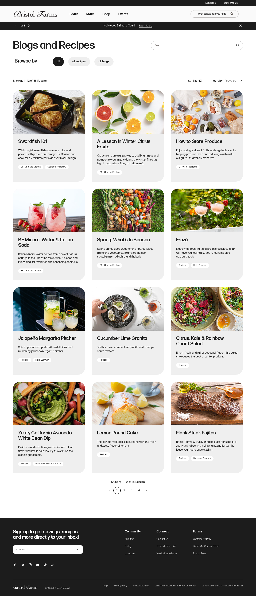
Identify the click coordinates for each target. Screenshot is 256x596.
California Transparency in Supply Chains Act (175, 586)
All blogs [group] (104, 61)
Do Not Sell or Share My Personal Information (222, 586)
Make (90, 14)
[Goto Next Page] (146, 490)
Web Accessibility (141, 586)
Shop (106, 14)
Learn (74, 14)
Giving (128, 546)
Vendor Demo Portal (167, 553)
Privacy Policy (120, 586)
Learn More (145, 25)
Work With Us (231, 3)
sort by (218, 81)
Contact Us (162, 539)
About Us (129, 539)
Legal (106, 586)
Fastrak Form (200, 553)
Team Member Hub (166, 546)
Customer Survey (202, 539)
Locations (210, 3)
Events (123, 14)
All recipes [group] (79, 61)
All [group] (58, 61)
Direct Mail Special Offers (206, 546)
